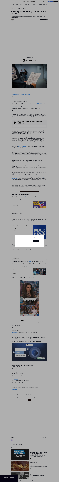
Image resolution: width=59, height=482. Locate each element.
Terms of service (36, 242)
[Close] (42, 236)
